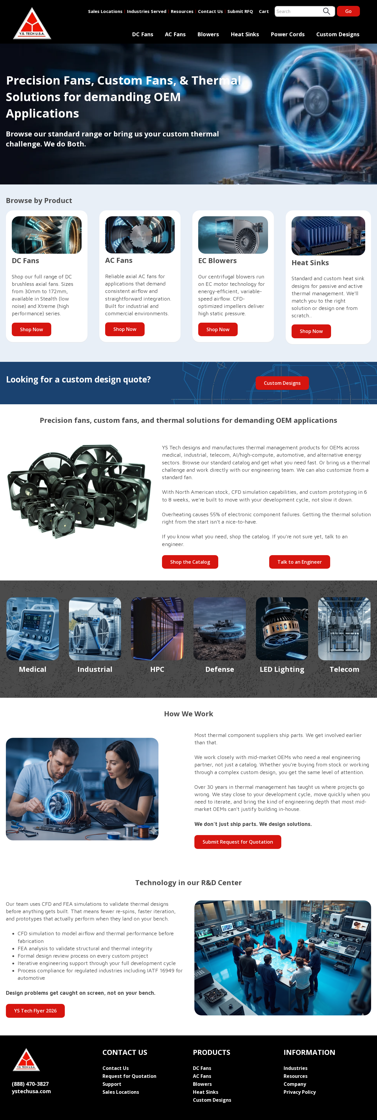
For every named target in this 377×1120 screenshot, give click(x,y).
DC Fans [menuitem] (142, 34)
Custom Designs (282, 383)
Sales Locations (105, 11)
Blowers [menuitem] (208, 34)
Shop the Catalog (190, 562)
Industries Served (146, 11)
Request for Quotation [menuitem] (129, 1076)
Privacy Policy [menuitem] (300, 1092)
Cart (264, 11)
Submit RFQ (240, 11)
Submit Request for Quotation (238, 842)
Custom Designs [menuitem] (337, 34)
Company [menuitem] (295, 1084)
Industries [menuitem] (295, 1068)
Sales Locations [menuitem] (120, 1092)
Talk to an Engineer (299, 562)
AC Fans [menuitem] (175, 34)
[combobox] (304, 11)
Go (348, 11)
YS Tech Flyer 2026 (35, 1010)
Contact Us (210, 11)
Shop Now (31, 329)
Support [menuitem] (111, 1084)
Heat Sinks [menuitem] (245, 34)
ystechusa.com (31, 1091)
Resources (182, 11)
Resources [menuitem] (295, 1076)
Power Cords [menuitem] (288, 34)
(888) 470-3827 (30, 1083)
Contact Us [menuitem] (115, 1068)
